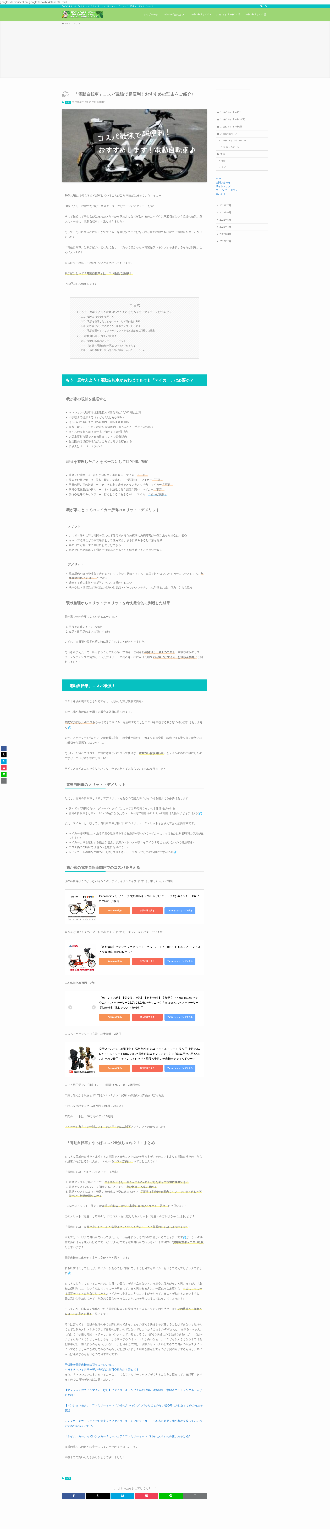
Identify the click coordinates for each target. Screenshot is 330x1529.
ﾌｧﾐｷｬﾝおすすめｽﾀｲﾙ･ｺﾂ (233, 140)
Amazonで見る (115, 910)
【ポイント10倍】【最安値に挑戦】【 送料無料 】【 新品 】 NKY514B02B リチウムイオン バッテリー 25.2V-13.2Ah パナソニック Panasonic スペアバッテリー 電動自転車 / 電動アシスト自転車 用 (149, 1002)
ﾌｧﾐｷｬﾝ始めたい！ (229, 134)
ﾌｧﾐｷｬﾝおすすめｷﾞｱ (230, 112)
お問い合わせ (223, 182)
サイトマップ (223, 186)
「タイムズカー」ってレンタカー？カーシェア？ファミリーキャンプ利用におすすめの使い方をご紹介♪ (128, 1436)
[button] (73, 1496)
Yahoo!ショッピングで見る (180, 910)
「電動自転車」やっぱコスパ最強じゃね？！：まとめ (116, 350)
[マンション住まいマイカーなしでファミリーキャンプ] (82, 14)
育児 (223, 167)
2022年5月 (225, 219)
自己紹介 (221, 194)
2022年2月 (225, 241)
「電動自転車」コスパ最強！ (99, 336)
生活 (68, 102)
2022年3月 (225, 234)
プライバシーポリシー (228, 190)
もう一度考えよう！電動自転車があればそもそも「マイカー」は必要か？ (126, 312)
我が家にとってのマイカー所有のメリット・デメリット (117, 326)
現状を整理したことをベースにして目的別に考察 (113, 321)
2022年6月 (225, 212)
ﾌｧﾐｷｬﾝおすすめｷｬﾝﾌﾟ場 (232, 119)
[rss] (261, 6)
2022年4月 (225, 226)
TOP (218, 178)
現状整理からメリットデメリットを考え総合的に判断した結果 (121, 330)
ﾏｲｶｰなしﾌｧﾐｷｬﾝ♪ (230, 147)
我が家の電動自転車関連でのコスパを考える (111, 345)
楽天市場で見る (147, 910)
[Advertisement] (165, 51)
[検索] (266, 6)
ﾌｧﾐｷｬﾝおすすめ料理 (231, 126)
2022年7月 (225, 205)
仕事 (223, 161)
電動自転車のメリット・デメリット (106, 340)
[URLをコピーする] (195, 1496)
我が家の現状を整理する (100, 316)
